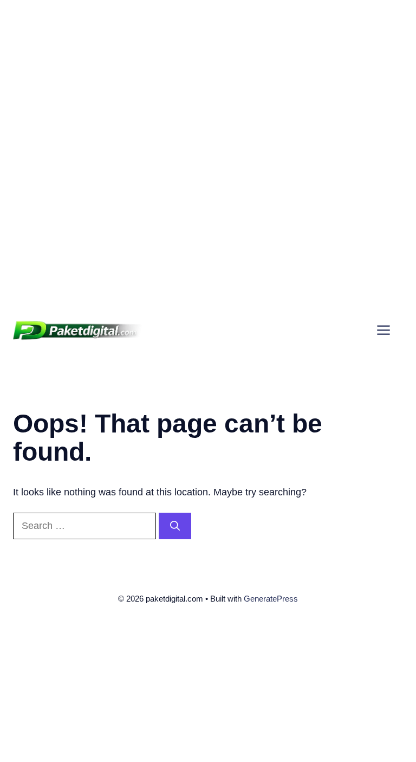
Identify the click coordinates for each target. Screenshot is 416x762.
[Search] (175, 526)
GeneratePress (271, 598)
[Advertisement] (208, 76)
